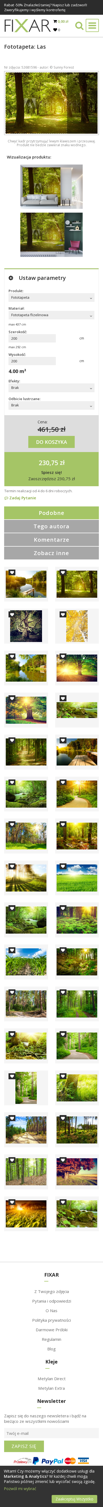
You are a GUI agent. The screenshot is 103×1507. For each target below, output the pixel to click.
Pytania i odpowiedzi (51, 1301)
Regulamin (51, 1339)
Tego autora (51, 526)
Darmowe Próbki (52, 1329)
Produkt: (16, 290)
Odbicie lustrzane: (24, 398)
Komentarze (51, 539)
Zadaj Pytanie (22, 497)
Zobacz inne (51, 553)
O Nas (51, 1310)
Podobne (51, 513)
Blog (51, 1348)
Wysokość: (17, 354)
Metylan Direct (52, 1378)
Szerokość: (18, 331)
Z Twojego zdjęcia (51, 1291)
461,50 (48, 428)
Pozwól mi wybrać (20, 1488)
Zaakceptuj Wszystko (74, 1499)
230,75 (48, 462)
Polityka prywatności (51, 1320)
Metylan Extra (51, 1388)
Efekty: (14, 381)
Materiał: (16, 308)
